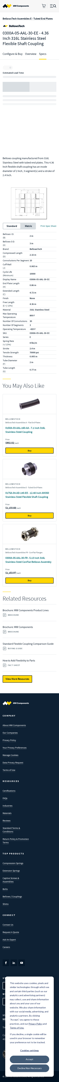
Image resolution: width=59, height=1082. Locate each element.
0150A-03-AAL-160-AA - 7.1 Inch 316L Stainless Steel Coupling (25, 430)
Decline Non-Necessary (30, 1068)
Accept (29, 1059)
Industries (7, 805)
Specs (42, 54)
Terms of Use (9, 770)
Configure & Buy (12, 54)
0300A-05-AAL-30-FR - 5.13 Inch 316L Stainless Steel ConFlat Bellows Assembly (28, 560)
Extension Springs (11, 870)
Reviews (6, 820)
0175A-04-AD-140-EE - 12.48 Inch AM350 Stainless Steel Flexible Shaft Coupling (27, 495)
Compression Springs (13, 863)
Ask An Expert (9, 939)
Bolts (5, 889)
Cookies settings (29, 1050)
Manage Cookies (10, 755)
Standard (12, 226)
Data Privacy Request (13, 762)
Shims (6, 903)
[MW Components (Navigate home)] (16, 703)
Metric (28, 226)
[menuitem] (16, 6)
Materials (7, 813)
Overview (30, 54)
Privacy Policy (9, 740)
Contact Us (8, 924)
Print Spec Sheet (48, 225)
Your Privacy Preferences (15, 747)
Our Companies (10, 732)
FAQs (5, 798)
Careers (6, 947)
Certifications (9, 790)
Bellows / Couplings (12, 896)
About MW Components (14, 725)
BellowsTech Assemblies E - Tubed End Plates (28, 18)
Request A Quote (11, 932)
